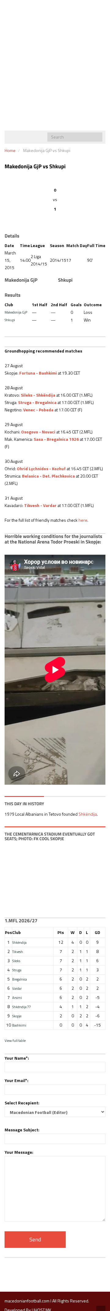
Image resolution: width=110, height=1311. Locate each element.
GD (97, 932)
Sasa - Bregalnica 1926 (56, 439)
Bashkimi (19, 1025)
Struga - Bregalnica (37, 402)
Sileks (16, 960)
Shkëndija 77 (21, 1006)
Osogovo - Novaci (38, 432)
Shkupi (10, 319)
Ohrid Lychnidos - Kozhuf (41, 468)
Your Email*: (16, 1080)
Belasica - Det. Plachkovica (48, 476)
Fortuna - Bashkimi (38, 373)
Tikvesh (17, 951)
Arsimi (17, 997)
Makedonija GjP (16, 312)
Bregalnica (19, 979)
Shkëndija (88, 814)
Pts (60, 932)
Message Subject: (22, 1129)
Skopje (16, 1016)
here (83, 520)
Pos (8, 932)
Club (16, 932)
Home (10, 150)
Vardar (17, 988)
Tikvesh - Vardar (40, 505)
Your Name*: (17, 1058)
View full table (15, 1040)
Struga (16, 970)
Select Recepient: (22, 1102)
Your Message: (19, 1152)
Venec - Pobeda (38, 409)
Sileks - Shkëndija (38, 395)
